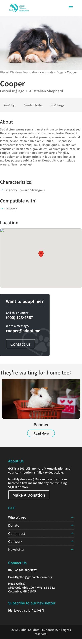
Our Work (15, 541)
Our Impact (16, 533)
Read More (41, 433)
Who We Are (17, 517)
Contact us (20, 344)
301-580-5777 (28, 570)
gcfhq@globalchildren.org (34, 577)
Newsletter (16, 549)
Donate (13, 525)
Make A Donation (29, 495)
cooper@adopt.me (23, 330)
